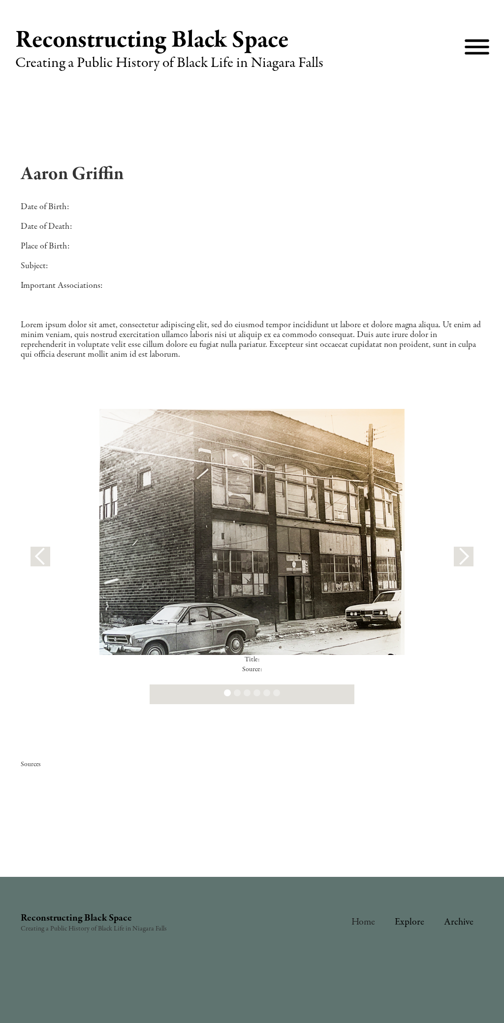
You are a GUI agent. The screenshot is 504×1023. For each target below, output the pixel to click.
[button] (40, 556)
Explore (409, 922)
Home (363, 922)
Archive (458, 922)
